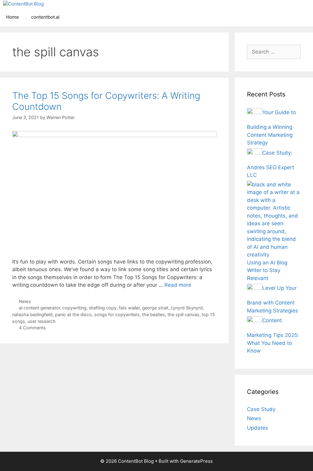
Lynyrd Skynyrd (187, 307)
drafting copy (102, 307)
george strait (155, 307)
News (25, 301)
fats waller (129, 307)
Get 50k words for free (228, 10)
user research (42, 321)
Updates (257, 428)
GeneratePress (196, 461)
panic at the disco (73, 314)
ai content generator (39, 307)
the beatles (153, 314)
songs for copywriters (117, 314)
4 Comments (32, 327)
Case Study (261, 409)
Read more (177, 285)
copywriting (74, 307)
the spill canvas (183, 314)
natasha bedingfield (32, 314)
